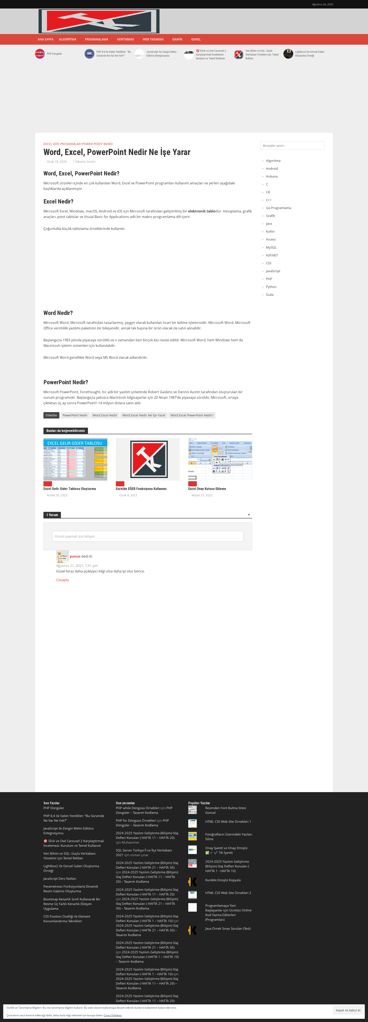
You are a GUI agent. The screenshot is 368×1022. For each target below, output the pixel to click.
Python (271, 287)
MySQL (271, 247)
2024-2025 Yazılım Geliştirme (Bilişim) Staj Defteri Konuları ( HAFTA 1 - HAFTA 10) (227, 866)
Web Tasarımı (153, 39)
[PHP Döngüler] (40, 54)
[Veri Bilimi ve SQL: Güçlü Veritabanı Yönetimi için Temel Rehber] (238, 55)
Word (108, 144)
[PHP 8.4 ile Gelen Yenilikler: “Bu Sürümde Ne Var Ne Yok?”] (89, 54)
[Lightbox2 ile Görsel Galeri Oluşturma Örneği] (288, 54)
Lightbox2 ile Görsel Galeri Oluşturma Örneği (309, 53)
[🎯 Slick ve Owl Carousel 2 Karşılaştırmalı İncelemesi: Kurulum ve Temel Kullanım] (189, 55)
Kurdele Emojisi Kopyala (223, 880)
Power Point (92, 144)
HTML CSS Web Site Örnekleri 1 (228, 821)
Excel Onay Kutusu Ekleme (207, 489)
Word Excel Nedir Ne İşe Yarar (143, 415)
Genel (196, 39)
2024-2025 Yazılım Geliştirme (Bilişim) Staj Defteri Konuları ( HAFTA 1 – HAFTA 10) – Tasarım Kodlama (147, 957)
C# (268, 192)
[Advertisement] (184, 98)
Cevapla (62, 580)
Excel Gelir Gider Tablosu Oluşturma (69, 489)
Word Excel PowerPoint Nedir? (192, 415)
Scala (269, 294)
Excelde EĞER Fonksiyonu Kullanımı (141, 489)
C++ (269, 200)
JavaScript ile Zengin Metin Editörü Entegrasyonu (161, 53)
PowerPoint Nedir (75, 415)
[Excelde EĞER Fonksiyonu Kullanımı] (148, 459)
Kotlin (270, 231)
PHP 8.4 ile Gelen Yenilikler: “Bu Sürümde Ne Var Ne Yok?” (113, 53)
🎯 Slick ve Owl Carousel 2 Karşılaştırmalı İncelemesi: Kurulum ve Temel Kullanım (211, 54)
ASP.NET (272, 255)
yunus (75, 556)
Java (269, 223)
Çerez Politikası (113, 1015)
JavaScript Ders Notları (59, 878)
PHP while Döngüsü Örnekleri (138, 808)
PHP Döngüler (54, 53)
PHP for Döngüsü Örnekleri (136, 820)
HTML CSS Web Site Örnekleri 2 (228, 893)
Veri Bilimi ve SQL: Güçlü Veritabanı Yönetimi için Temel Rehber (262, 54)
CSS (268, 263)
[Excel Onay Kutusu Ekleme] (220, 459)
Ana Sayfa (45, 39)
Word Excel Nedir (105, 415)
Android (272, 168)
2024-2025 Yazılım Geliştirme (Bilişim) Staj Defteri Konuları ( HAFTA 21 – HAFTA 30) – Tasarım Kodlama (147, 903)
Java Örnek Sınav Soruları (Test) (227, 928)
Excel (47, 144)
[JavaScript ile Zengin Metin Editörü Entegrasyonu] (139, 54)
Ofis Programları (67, 144)
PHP (269, 279)
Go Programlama (278, 208)
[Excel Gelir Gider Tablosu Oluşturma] (75, 459)
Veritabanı (125, 39)
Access (271, 239)
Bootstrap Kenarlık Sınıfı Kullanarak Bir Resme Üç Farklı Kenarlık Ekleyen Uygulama (71, 904)
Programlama (96, 39)
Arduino (272, 176)
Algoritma (67, 39)
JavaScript (273, 271)
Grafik (177, 39)
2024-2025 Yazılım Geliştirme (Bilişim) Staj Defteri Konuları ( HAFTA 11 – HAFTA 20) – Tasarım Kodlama (147, 877)
